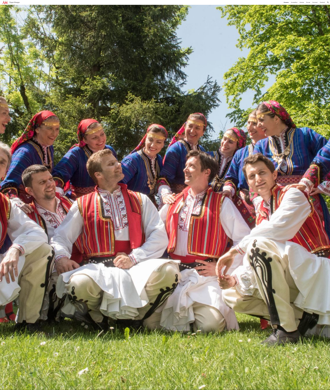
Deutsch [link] (322, 2)
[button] (328, 2)
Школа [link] (302, 2)
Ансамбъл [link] (294, 2)
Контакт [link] (315, 2)
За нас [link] (308, 2)
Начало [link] (286, 2)
